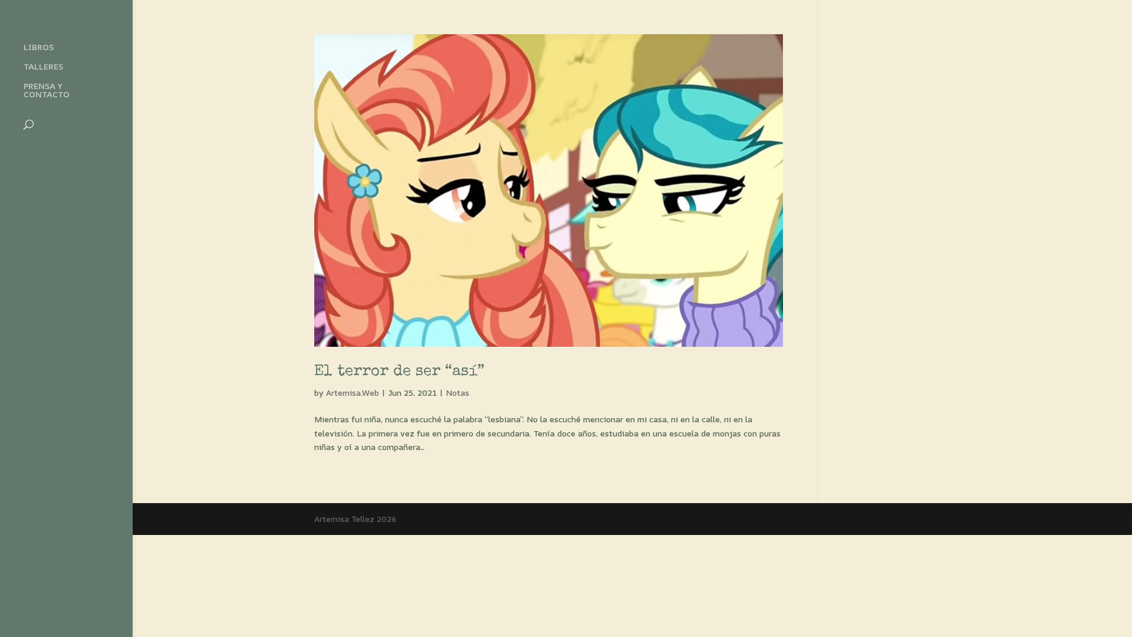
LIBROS (39, 47)
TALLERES (43, 67)
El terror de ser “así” (399, 372)
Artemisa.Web (352, 392)
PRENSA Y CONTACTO (47, 91)
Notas (457, 392)
